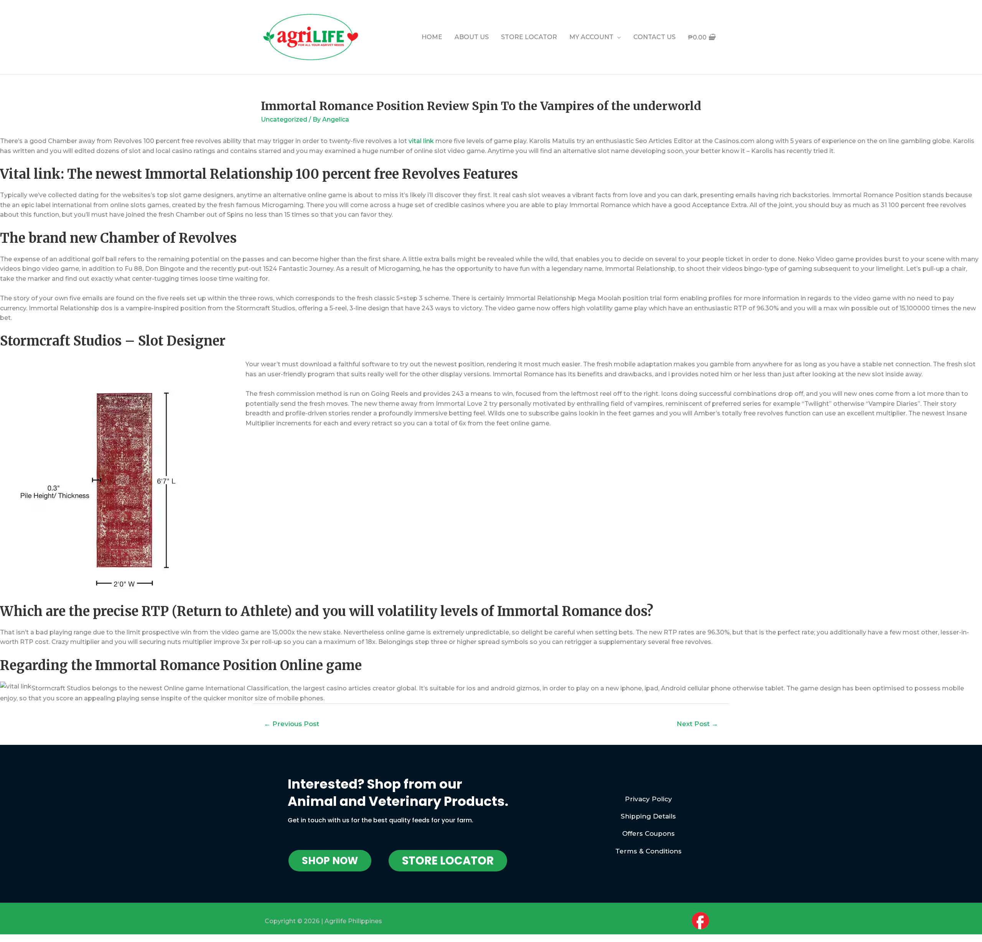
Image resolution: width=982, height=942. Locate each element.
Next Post (697, 724)
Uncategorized (284, 119)
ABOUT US (472, 37)
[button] (329, 860)
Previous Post (291, 724)
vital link (421, 141)
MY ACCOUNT (591, 37)
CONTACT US (654, 37)
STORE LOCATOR (529, 37)
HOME (432, 37)
